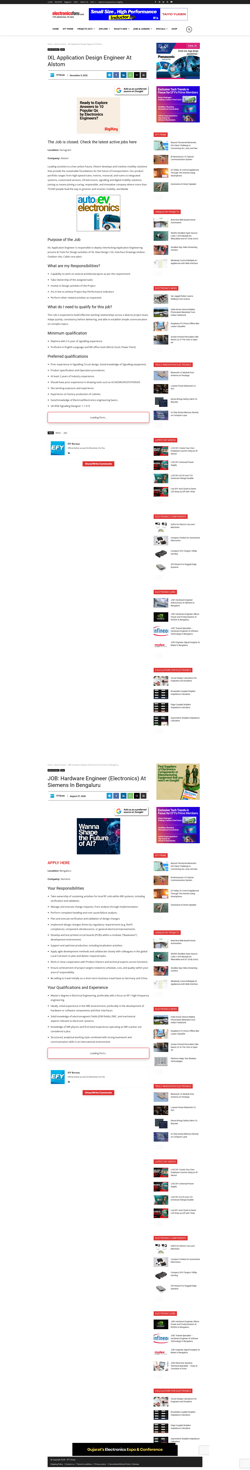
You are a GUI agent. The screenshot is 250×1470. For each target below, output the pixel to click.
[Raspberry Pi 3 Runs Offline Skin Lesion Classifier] (161, 326)
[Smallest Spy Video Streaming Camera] (161, 250)
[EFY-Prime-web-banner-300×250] (178, 121)
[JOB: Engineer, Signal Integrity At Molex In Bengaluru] (161, 645)
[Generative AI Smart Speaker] (161, 187)
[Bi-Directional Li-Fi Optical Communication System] (161, 159)
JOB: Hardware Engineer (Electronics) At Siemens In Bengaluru (183, 603)
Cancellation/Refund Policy (120, 1464)
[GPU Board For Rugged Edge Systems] (161, 567)
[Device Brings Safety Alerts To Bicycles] (161, 402)
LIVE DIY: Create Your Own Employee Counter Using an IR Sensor (184, 451)
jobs (65, 433)
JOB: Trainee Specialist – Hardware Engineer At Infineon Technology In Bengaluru (184, 631)
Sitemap (135, 1464)
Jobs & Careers (60, 44)
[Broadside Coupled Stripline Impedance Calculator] (161, 694)
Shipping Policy (56, 1464)
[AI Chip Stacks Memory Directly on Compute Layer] (161, 415)
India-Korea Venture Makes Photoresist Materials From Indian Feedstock (183, 312)
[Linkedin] (163, 2)
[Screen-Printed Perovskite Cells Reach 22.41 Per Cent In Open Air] (161, 340)
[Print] (143, 75)
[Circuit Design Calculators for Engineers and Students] (161, 681)
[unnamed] (98, 132)
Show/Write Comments (98, 463)
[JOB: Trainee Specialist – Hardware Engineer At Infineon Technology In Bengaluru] (161, 631)
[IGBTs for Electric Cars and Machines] (161, 527)
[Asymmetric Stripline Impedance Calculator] (161, 721)
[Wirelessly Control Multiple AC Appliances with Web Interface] (161, 263)
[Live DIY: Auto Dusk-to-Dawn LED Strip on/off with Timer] (161, 492)
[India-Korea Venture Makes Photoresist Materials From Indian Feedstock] (161, 312)
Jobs (62, 49)
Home (50, 44)
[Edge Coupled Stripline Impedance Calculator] (161, 707)
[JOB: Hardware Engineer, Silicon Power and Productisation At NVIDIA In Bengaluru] (161, 617)
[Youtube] (171, 2)
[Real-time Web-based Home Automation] (161, 222)
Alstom (58, 433)
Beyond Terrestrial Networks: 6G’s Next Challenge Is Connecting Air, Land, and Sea (184, 145)
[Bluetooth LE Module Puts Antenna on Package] (161, 375)
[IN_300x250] (178, 78)
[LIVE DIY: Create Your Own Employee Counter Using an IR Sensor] (161, 451)
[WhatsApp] (130, 75)
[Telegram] (109, 75)
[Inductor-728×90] (138, 19)
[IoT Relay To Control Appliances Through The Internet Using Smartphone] (161, 173)
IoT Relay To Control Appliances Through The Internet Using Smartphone (185, 173)
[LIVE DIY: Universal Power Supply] (161, 465)
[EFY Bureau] (53, 75)
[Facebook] (155, 2)
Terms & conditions (84, 1464)
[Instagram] (159, 2)
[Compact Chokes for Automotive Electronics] (161, 540)
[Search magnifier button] (189, 29)
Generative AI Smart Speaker (183, 184)
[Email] (137, 75)
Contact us (70, 1464)
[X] (167, 2)
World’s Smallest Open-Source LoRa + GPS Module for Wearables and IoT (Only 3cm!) (184, 236)
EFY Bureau (60, 75)
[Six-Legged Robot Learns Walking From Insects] (161, 299)
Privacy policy (100, 1464)
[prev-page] (155, 197)
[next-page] (160, 197)
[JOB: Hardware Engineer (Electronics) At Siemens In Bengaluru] (161, 603)
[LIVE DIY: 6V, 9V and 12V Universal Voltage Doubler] (161, 478)
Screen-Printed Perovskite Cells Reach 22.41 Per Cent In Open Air (184, 340)
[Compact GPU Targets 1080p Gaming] (161, 554)
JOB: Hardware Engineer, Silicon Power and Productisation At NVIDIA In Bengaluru (185, 617)
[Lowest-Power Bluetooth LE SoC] (161, 389)
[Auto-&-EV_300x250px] (98, 230)
